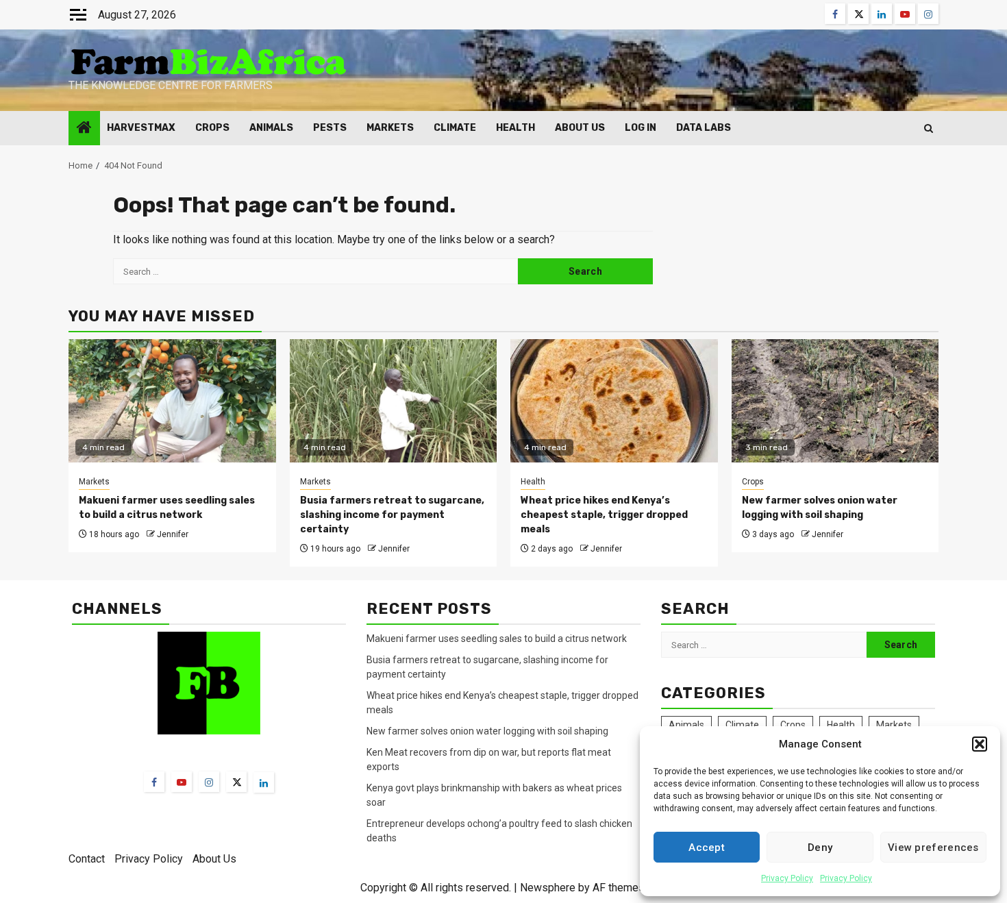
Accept (706, 847)
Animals (271, 128)
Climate (455, 128)
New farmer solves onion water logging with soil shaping (487, 731)
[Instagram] (209, 781)
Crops (212, 128)
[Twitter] (236, 781)
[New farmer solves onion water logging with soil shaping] (835, 400)
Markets (390, 128)
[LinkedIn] (263, 782)
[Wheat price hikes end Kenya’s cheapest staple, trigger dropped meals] (614, 400)
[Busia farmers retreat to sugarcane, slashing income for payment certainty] (393, 400)
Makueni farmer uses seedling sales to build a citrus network (497, 638)
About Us (580, 128)
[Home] (84, 128)
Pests (330, 128)
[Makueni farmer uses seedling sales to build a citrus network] (172, 400)
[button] (979, 744)
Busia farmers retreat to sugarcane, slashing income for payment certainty (392, 515)
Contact (87, 858)
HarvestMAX (141, 128)
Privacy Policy (787, 878)
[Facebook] (154, 781)
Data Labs (703, 128)
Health (515, 128)
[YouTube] (181, 781)
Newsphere (547, 887)
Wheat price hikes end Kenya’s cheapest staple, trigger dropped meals (604, 515)
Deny (820, 847)
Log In (640, 128)
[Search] (928, 128)
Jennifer (172, 534)
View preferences (933, 847)
